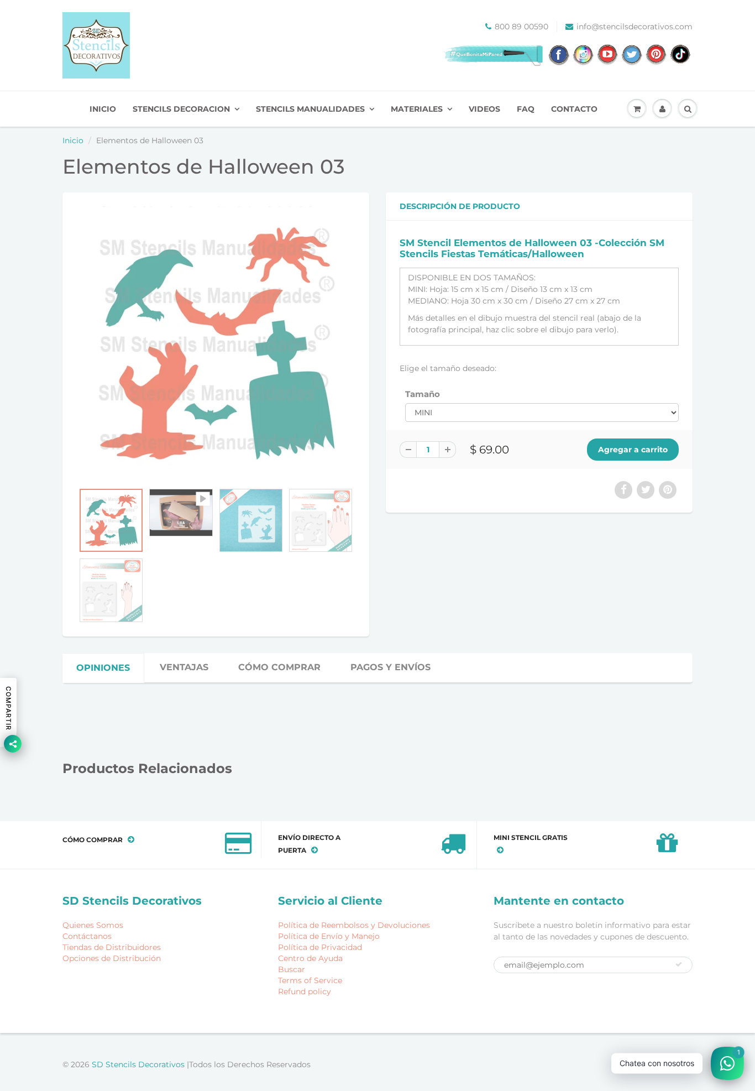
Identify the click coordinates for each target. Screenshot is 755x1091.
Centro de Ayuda (310, 958)
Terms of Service (310, 980)
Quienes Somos (92, 925)
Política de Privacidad (320, 947)
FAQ (525, 109)
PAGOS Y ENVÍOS (390, 667)
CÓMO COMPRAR (279, 667)
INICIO (103, 109)
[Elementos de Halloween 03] (216, 343)
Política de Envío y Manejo (329, 936)
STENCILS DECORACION (181, 109)
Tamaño (422, 394)
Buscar (291, 969)
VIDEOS (484, 109)
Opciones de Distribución (111, 958)
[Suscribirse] (679, 964)
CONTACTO (574, 109)
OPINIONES (103, 667)
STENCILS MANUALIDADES (310, 109)
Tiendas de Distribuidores (111, 947)
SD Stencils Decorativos (139, 1064)
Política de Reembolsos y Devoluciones (354, 925)
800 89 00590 (521, 27)
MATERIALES (417, 109)
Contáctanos (87, 936)
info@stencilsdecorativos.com (634, 27)
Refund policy (304, 991)
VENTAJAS (184, 667)
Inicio (72, 140)
